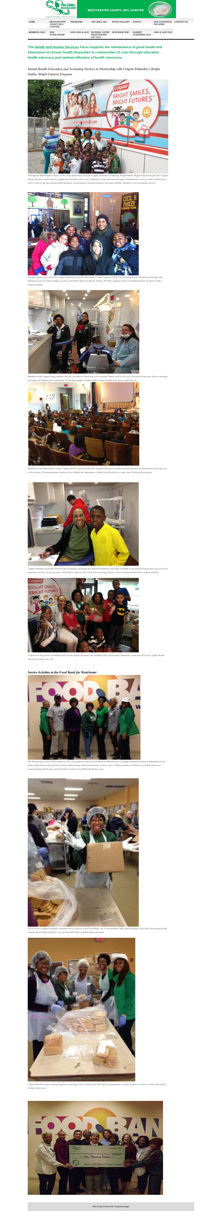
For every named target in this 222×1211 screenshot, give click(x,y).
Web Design (97, 1206)
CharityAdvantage (121, 1206)
